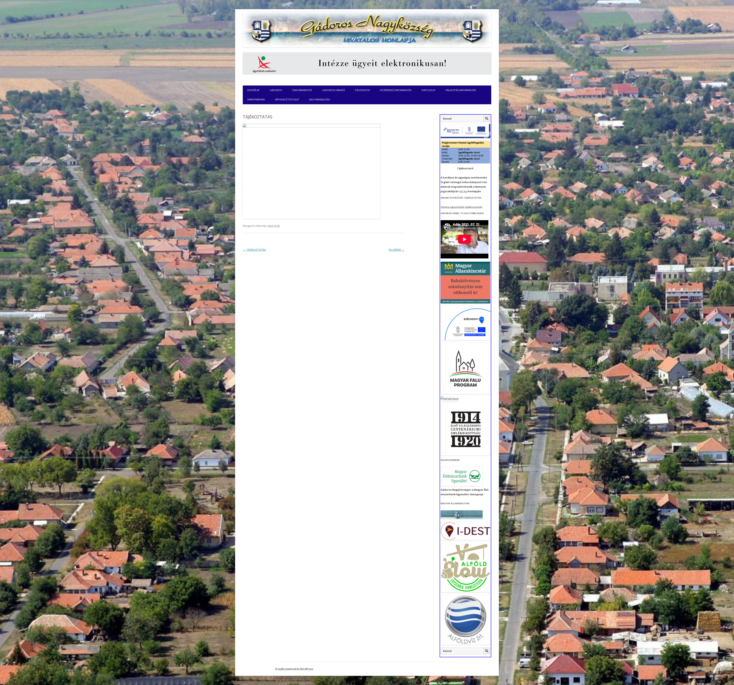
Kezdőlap (253, 90)
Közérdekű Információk (396, 90)
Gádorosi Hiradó (333, 90)
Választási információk (460, 90)
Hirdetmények (256, 99)
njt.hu (463, 191)
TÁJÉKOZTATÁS (254, 250)
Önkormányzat (302, 90)
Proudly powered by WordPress (294, 668)
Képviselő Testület (287, 99)
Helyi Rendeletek (319, 99)
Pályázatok (362, 90)
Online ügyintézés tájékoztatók (461, 207)
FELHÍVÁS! (396, 250)
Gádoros (276, 90)
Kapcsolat (428, 90)
